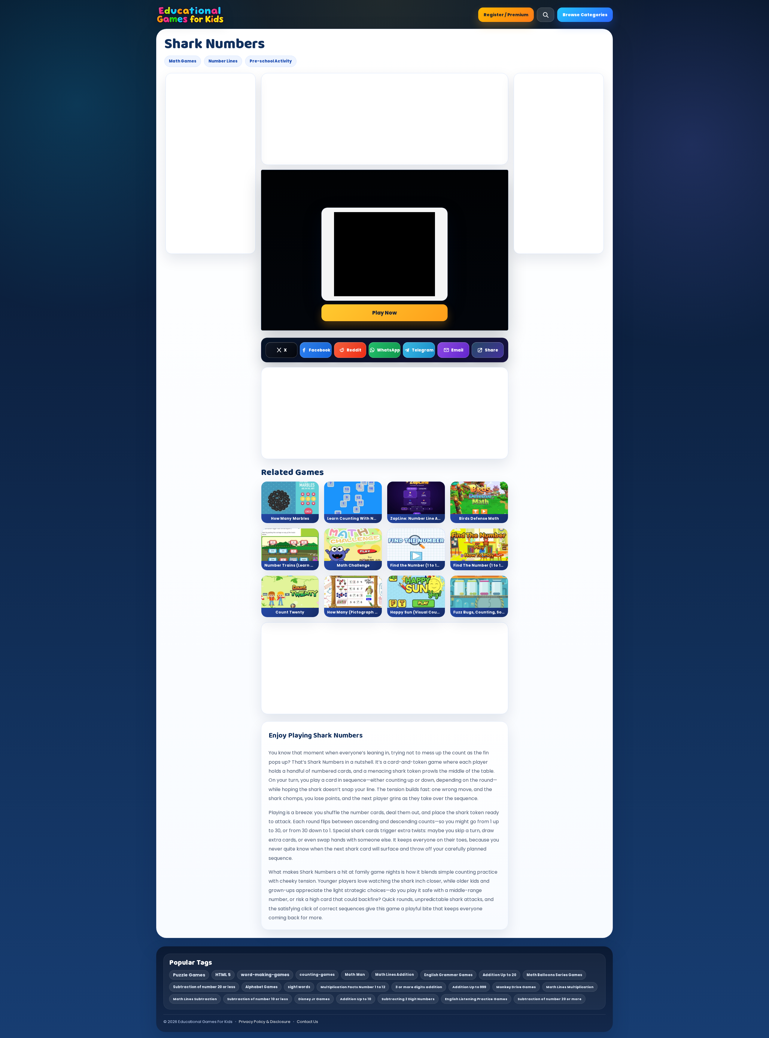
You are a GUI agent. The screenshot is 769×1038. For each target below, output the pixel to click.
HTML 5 (223, 975)
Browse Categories (585, 15)
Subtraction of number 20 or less (204, 987)
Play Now (384, 312)
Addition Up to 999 (469, 987)
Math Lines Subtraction (195, 999)
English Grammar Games (448, 975)
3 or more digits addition (418, 987)
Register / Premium (506, 15)
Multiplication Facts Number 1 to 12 (353, 987)
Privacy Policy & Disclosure (264, 1021)
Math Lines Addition (394, 974)
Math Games (182, 61)
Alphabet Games (261, 987)
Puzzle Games (189, 975)
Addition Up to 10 (355, 999)
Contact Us (307, 1021)
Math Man (355, 974)
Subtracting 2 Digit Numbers (408, 999)
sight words (299, 987)
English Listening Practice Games (476, 999)
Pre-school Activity (271, 61)
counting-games (317, 974)
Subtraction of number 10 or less (257, 999)
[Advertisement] (211, 163)
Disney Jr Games (314, 999)
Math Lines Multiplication (570, 987)
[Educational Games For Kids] (190, 14)
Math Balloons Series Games (554, 975)
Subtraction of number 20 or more (550, 999)
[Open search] (545, 15)
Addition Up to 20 (499, 975)
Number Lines (223, 61)
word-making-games (265, 975)
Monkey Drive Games (516, 987)
